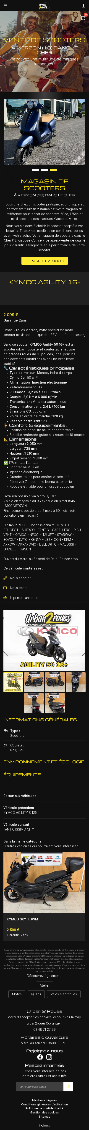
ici (54, 1017)
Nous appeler (20, 578)
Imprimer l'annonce (24, 598)
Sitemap (44, 1116)
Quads (36, 994)
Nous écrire (19, 588)
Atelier (45, 985)
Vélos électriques (64, 994)
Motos (17, 994)
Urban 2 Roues (38, 209)
